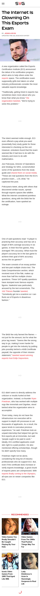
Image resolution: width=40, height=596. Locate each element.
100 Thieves (7, 291)
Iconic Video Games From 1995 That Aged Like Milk (8, 575)
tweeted (24, 291)
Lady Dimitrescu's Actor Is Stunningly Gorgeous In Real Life (28, 578)
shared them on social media (24, 173)
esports (5, 78)
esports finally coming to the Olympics (18, 474)
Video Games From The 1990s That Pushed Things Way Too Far (28, 542)
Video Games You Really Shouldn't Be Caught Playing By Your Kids (9, 542)
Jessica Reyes (10, 33)
